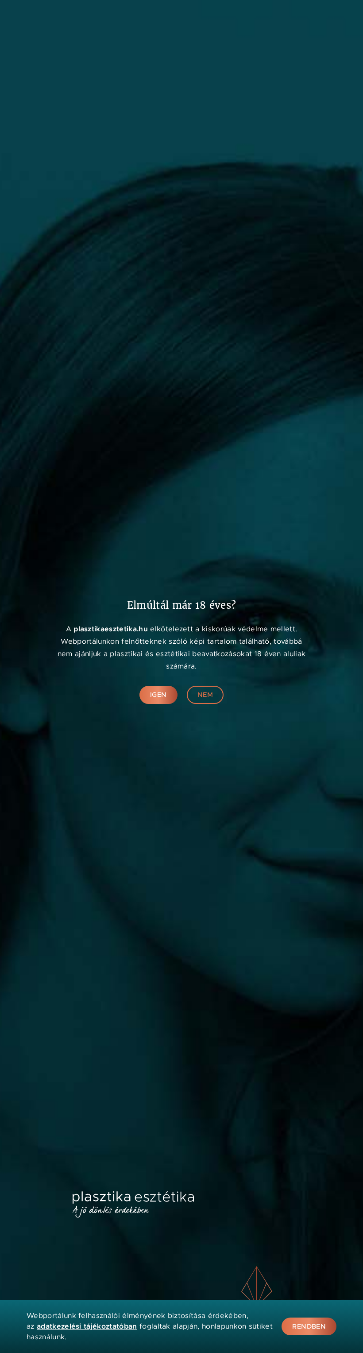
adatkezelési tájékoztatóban (87, 1326)
